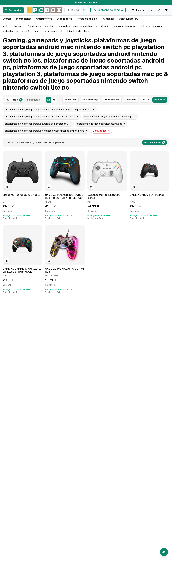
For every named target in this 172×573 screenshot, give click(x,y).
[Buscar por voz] (84, 10)
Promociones (24, 18)
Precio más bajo (90, 99)
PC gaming (108, 18)
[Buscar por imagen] (77, 10)
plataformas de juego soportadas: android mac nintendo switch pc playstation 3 (48, 109)
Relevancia (159, 99)
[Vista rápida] (6, 187)
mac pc (38, 31)
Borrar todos (100, 130)
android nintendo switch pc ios (130, 26)
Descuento (130, 99)
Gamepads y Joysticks (40, 26)
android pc (158, 26)
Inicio (5, 26)
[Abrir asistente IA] (164, 552)
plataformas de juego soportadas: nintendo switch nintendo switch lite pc (44, 130)
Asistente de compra (110, 10)
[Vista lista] (54, 100)
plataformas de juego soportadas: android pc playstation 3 (36, 123)
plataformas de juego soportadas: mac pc (99, 123)
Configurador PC (128, 18)
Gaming (18, 26)
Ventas (145, 99)
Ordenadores (64, 18)
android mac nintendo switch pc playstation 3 (83, 26)
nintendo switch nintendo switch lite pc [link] (69, 31)
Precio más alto (111, 99)
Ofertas (7, 18)
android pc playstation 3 (16, 31)
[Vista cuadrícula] (48, 100)
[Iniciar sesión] (151, 10)
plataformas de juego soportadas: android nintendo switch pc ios (40, 116)
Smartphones (44, 18)
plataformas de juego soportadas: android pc (108, 116)
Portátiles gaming (87, 18)
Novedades (70, 99)
